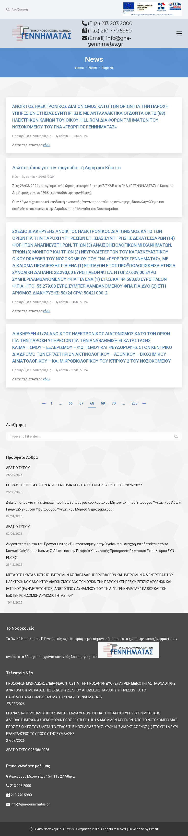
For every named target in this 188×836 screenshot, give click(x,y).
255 (135, 403)
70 (114, 403)
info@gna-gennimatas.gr (30, 804)
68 (92, 403)
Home (79, 68)
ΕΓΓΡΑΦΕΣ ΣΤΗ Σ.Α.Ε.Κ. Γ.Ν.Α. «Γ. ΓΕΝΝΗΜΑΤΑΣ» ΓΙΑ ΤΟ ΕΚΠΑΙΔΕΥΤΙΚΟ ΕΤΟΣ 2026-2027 (74, 485)
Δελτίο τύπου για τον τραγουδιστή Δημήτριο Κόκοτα (66, 167)
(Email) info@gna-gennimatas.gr (109, 41)
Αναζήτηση (20, 9)
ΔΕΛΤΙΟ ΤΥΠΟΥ (18, 468)
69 (103, 403)
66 (70, 403)
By (61, 136)
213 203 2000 (20, 786)
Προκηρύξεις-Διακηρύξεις (31, 136)
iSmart (153, 829)
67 (81, 403)
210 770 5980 (21, 795)
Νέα (15, 176)
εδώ (46, 145)
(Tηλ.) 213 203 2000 (110, 23)
